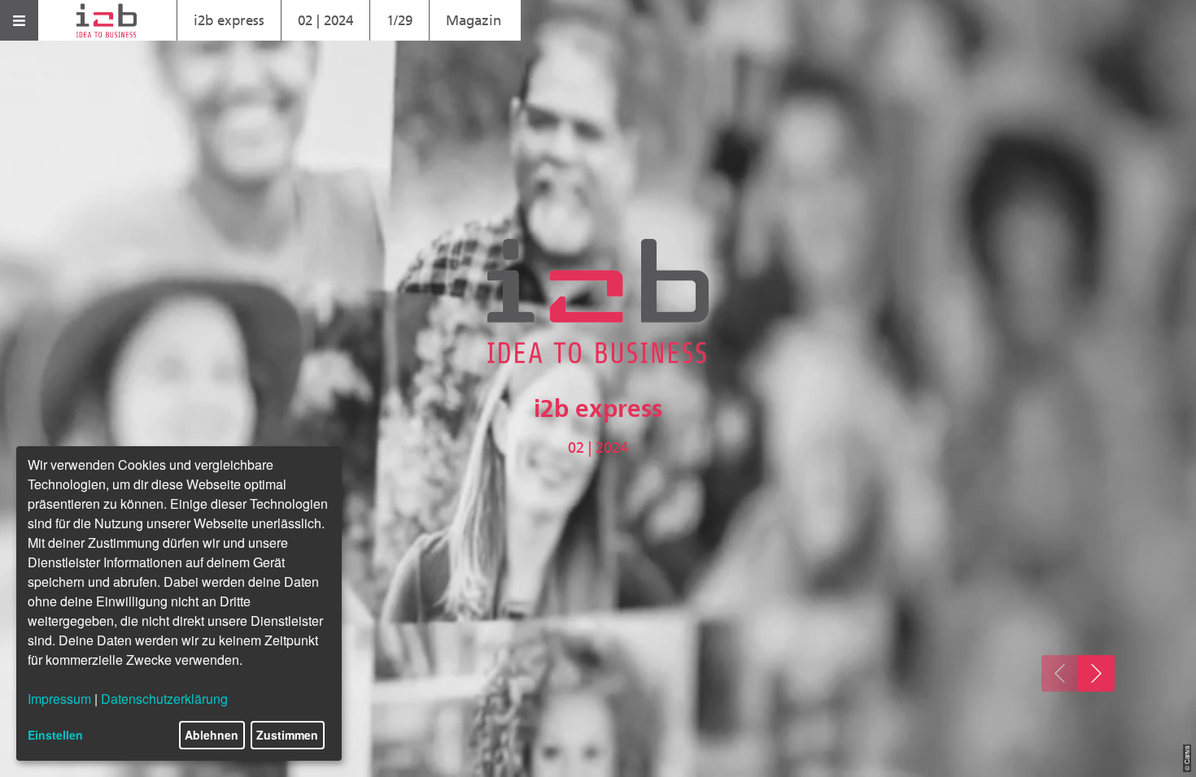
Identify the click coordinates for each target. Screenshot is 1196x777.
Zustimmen (287, 735)
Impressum (59, 698)
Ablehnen (211, 735)
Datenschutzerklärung (164, 698)
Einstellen (55, 735)
